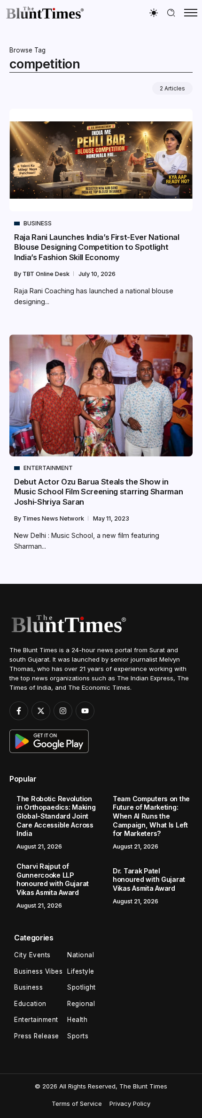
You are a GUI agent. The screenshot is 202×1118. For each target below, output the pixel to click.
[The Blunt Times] (45, 12)
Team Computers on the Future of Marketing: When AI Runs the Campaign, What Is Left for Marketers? (151, 816)
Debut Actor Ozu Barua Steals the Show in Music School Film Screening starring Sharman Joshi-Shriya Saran (98, 492)
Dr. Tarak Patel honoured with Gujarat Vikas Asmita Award (149, 879)
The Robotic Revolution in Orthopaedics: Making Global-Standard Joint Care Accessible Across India (55, 816)
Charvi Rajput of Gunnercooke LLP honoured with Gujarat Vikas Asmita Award (52, 879)
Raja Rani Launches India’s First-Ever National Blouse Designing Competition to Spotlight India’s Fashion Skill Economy (96, 247)
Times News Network (54, 518)
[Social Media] (19, 711)
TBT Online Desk (47, 273)
